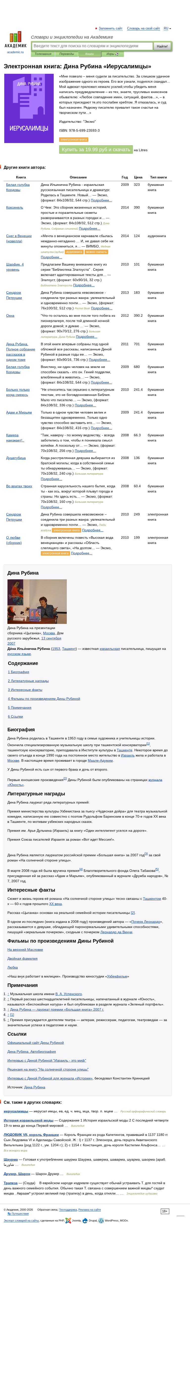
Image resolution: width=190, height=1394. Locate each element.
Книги (89, 54)
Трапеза (11, 1183)
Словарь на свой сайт (143, 28)
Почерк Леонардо (145, 922)
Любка (12, 967)
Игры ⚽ (113, 54)
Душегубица (16, 458)
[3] (146, 853)
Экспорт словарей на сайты (21, 1220)
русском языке (19, 654)
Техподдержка (68, 1209)
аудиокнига (74, 252)
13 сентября (51, 638)
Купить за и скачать (96, 149)
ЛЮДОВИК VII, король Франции (31, 1135)
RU (166, 28)
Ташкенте (124, 750)
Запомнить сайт (110, 28)
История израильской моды (28, 1120)
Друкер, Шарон (17, 1174)
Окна (10, 316)
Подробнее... (101, 200)
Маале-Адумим (100, 760)
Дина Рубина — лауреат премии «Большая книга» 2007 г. (57, 1009)
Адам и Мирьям (19, 412)
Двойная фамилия (22, 958)
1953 (56, 649)
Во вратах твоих (19, 486)
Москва (49, 633)
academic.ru (15, 52)
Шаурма (11, 1159)
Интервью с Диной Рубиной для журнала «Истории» (50, 1078)
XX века (55, 904)
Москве (13, 760)
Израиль (128, 755)
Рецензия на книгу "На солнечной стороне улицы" (48, 1069)
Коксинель (14, 207)
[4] (81, 869)
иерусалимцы (16, 1111)
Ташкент (69, 649)
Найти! (162, 46)
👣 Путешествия (18, 1213)
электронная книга (66, 530)
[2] (65, 778)
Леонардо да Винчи (116, 932)
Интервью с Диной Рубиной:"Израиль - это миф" (46, 1060)
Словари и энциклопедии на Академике (72, 37)
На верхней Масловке (25, 950)
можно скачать (96, 252)
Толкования (43, 54)
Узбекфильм (117, 976)
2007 (11, 643)
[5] (157, 869)
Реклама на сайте (89, 1209)
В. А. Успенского (68, 994)
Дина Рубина (34, 1087)
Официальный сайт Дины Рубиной (35, 1043)
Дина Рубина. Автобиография (31, 1051)
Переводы (66, 54)
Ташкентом (152, 899)
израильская (110, 649)
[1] (148, 743)
